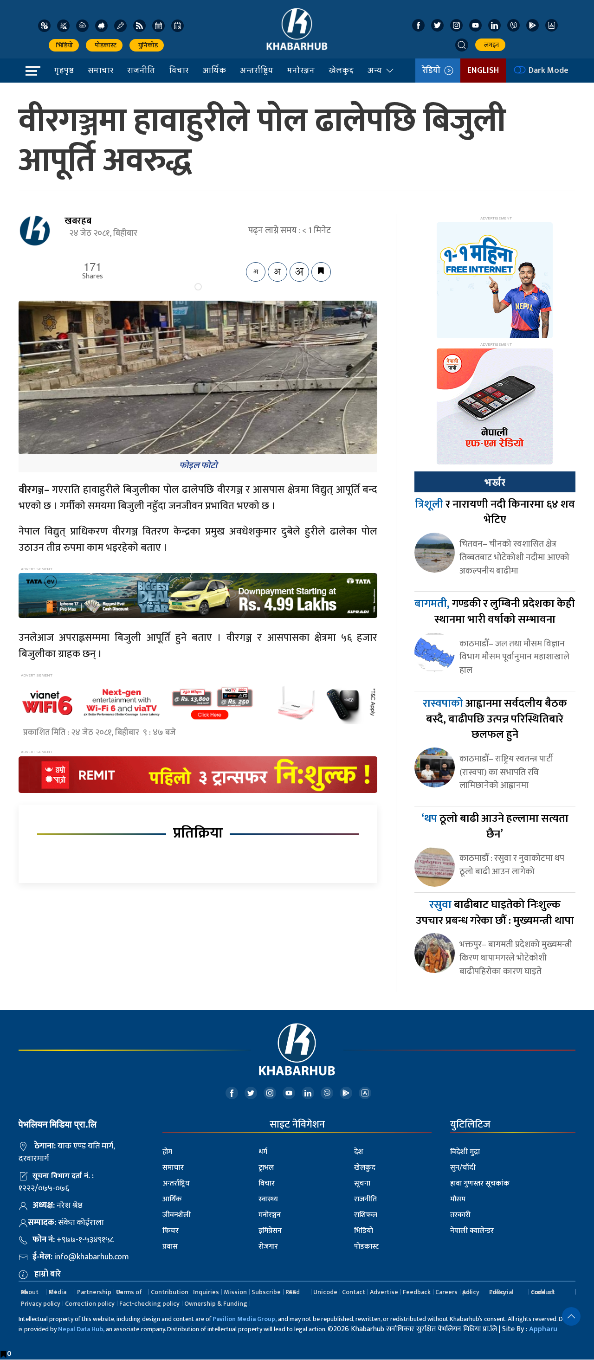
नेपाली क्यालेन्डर (472, 1231)
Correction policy (90, 1303)
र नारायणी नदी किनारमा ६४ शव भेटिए (495, 512)
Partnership (94, 1292)
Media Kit (57, 1292)
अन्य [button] (375, 70)
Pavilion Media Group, (245, 1319)
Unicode (325, 1292)
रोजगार (268, 1246)
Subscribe (266, 1292)
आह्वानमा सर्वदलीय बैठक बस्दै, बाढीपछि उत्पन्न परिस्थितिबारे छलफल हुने (495, 719)
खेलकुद (341, 70)
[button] (461, 45)
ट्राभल (266, 1167)
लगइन (490, 44)
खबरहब (78, 221)
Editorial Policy (501, 1292)
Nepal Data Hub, (81, 1329)
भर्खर (494, 482)
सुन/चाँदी (463, 1167)
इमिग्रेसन (270, 1231)
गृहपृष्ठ (64, 70)
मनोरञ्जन (301, 70)
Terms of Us (129, 1292)
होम (167, 1152)
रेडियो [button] (433, 70)
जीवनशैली (176, 1215)
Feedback (417, 1292)
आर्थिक (214, 70)
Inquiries (206, 1292)
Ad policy (470, 1292)
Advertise (384, 1292)
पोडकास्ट (104, 45)
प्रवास (170, 1246)
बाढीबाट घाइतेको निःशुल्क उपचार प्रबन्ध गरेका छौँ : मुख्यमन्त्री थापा (495, 913)
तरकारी (460, 1215)
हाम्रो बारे (47, 1274)
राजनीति (141, 70)
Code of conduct (543, 1292)
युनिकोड (147, 45)
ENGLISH (483, 70)
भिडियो (64, 45)
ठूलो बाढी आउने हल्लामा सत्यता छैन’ (494, 826)
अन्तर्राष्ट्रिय (256, 70)
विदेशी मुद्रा (465, 1152)
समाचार (100, 70)
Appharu (543, 1329)
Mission (235, 1292)
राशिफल (365, 1215)
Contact (353, 1292)
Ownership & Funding (215, 1303)
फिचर (170, 1231)
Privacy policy (40, 1303)
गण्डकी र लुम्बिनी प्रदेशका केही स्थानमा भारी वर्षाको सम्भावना (494, 611)
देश (358, 1152)
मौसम (457, 1199)
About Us (30, 1292)
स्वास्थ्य (268, 1199)
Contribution (169, 1292)
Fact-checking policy (149, 1303)
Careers (446, 1292)
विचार (178, 70)
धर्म (262, 1152)
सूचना (362, 1183)
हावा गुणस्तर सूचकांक (480, 1183)
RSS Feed (292, 1292)
